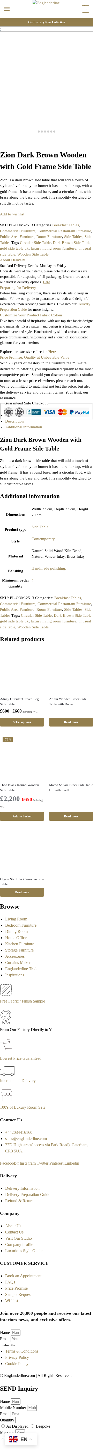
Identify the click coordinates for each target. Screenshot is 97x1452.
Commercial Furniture (17, 231)
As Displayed (17, 1426)
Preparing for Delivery (18, 288)
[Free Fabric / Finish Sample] (6, 995)
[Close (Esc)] (1, 141)
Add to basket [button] (22, 816)
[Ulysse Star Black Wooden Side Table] (22, 851)
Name (5, 1332)
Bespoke (43, 1426)
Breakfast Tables (65, 225)
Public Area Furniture (17, 237)
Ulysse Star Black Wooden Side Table (22, 881)
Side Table (40, 527)
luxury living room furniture (53, 248)
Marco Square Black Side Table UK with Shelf (71, 787)
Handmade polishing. (49, 568)
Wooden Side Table (33, 254)
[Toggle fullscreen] (9, 141)
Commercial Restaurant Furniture (64, 231)
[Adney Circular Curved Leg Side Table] (22, 670)
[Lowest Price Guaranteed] (7, 1052)
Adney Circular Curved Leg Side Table (19, 701)
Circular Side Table (35, 243)
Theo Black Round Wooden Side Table (19, 787)
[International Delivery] (7, 1074)
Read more (71, 722)
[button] (85, 9)
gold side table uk (14, 248)
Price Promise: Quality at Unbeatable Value (34, 357)
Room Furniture (49, 237)
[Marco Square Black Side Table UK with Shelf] (71, 756)
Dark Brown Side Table (72, 243)
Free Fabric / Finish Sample (22, 1001)
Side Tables (73, 237)
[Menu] (11, 9)
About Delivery (12, 260)
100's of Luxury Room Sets (22, 1107)
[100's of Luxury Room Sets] (6, 1101)
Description (14, 421)
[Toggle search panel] (5, 21)
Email (5, 1339)
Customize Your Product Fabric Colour (31, 315)
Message (7, 1432)
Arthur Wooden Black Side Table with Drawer (68, 701)
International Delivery (18, 1080)
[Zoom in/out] (14, 141)
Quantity (7, 1420)
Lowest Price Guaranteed (20, 1058)
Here (52, 352)
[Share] (5, 141)
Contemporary (43, 539)
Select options (22, 722)
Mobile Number (13, 1407)
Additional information (23, 427)
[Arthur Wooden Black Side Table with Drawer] (71, 670)
